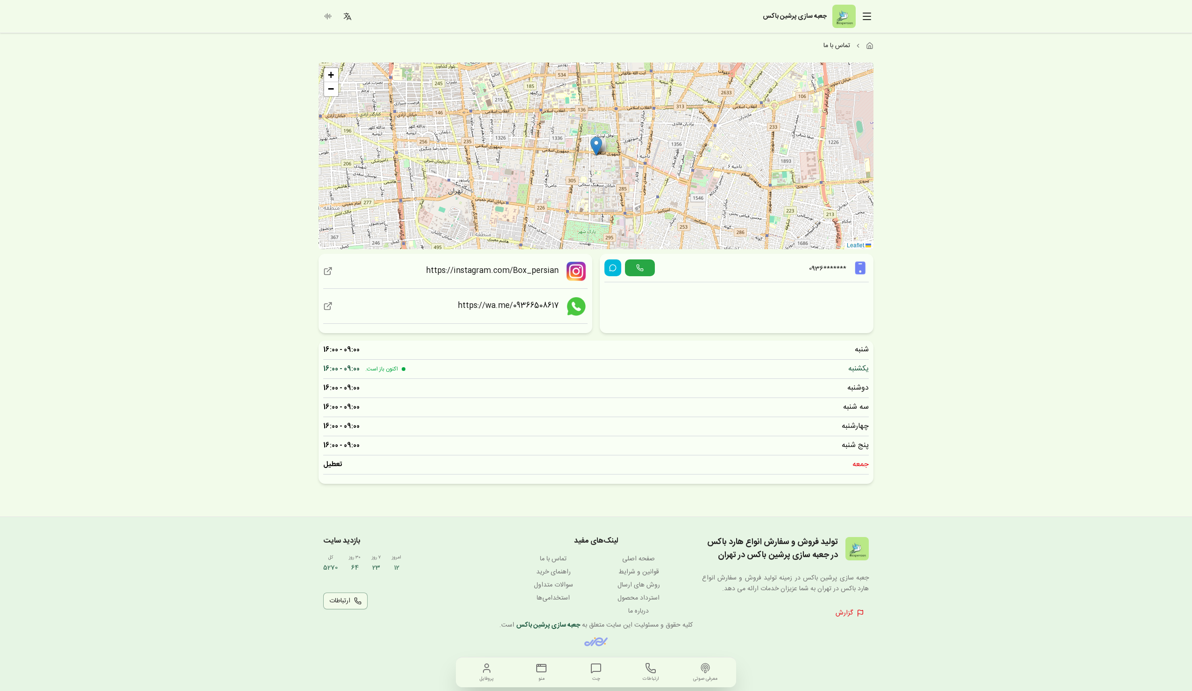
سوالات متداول (553, 585)
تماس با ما (553, 559)
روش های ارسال (638, 585)
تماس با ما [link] (836, 45)
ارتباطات (339, 601)
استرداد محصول (638, 598)
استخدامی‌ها (553, 598)
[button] (596, 146)
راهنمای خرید (553, 572)
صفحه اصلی (638, 559)
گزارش (844, 613)
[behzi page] (596, 641)
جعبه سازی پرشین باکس (548, 625)
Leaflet (856, 245)
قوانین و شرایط (638, 572)
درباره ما (638, 611)
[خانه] (869, 45)
